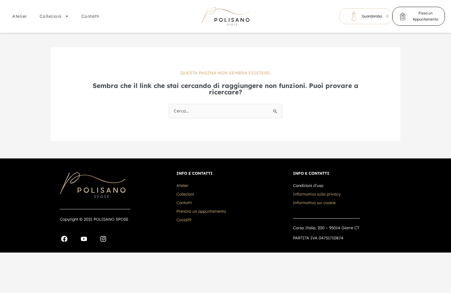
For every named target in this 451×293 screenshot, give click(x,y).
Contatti (90, 16)
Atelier (19, 16)
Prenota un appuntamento (201, 211)
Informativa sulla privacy (317, 194)
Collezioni (51, 16)
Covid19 (183, 219)
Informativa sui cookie (314, 202)
